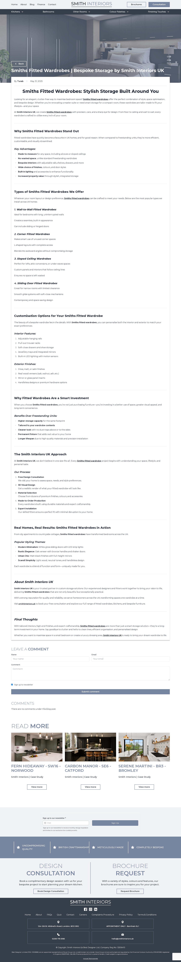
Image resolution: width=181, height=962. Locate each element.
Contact (52, 4)
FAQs (49, 915)
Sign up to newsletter (23, 685)
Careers (83, 915)
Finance (41, 4)
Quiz (59, 915)
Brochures (136, 4)
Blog (32, 4)
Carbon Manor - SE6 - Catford (88, 768)
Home (14, 4)
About (23, 4)
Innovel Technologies (90, 958)
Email (93, 655)
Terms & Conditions (147, 915)
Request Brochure (130, 891)
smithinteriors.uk (26, 604)
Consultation (159, 4)
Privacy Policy (126, 915)
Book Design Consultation (51, 891)
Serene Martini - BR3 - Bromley (142, 768)
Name (13, 655)
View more (36, 787)
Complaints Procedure (103, 915)
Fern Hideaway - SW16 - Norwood (36, 768)
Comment (15, 665)
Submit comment (90, 692)
